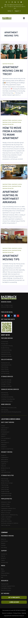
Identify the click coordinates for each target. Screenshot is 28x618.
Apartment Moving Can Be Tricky (13, 71)
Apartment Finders (7, 120)
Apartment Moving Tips (8, 63)
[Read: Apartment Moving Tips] (14, 236)
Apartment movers (7, 122)
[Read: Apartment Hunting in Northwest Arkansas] (14, 172)
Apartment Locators (17, 120)
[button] (10, 11)
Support (17, 11)
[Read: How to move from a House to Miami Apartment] (14, 107)
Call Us (9, 11)
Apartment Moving (16, 122)
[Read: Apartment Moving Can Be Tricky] (14, 51)
